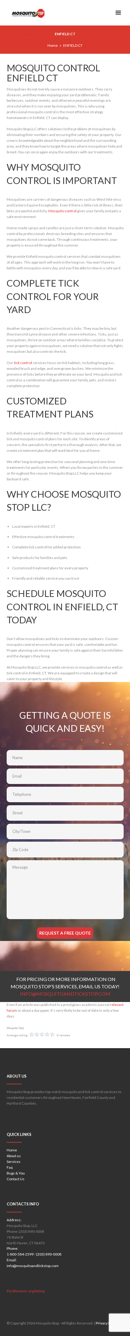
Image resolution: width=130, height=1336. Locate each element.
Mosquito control (62, 211)
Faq (10, 1167)
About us (14, 1156)
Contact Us (15, 1179)
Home (52, 45)
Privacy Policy (107, 1323)
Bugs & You (16, 1173)
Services (14, 1161)
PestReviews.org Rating (25, 1291)
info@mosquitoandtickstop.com (33, 1265)
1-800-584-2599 (20, 1254)
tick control (23, 362)
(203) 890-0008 (48, 1254)
